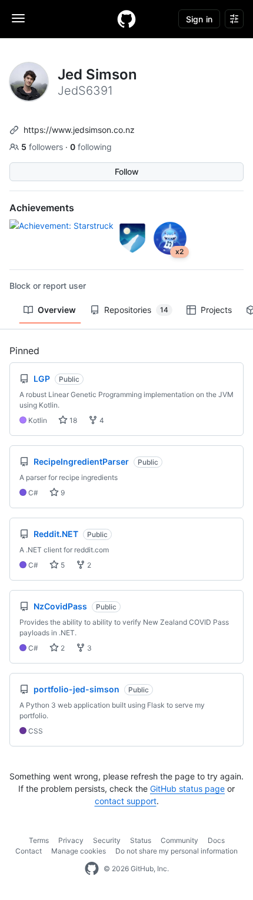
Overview (57, 310)
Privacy (71, 840)
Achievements (41, 208)
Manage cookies (78, 850)
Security (107, 840)
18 (72, 420)
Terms (39, 840)
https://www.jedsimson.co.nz (79, 130)
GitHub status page (187, 789)
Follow (127, 171)
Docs (216, 840)
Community (179, 840)
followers (43, 147)
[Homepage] (126, 18)
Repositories (136, 310)
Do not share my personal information (176, 850)
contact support (126, 801)
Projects (216, 310)
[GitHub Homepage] (92, 868)
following (91, 147)
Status (140, 840)
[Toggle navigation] (18, 18)
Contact (28, 850)
